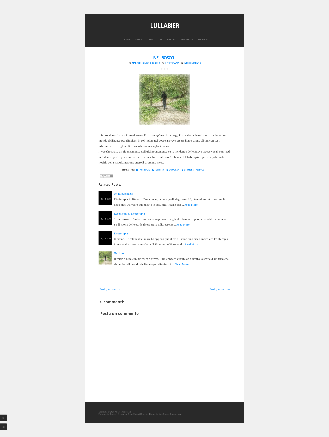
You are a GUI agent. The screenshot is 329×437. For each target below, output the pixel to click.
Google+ (173, 169)
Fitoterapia (121, 233)
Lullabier (164, 25)
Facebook (144, 169)
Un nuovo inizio (123, 194)
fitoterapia (172, 63)
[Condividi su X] (108, 176)
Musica (139, 39)
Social (201, 39)
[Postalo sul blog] (105, 176)
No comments (192, 63)
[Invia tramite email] (101, 176)
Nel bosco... (164, 57)
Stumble (188, 169)
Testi (150, 39)
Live (160, 39)
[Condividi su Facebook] (111, 176)
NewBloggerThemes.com (170, 414)
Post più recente (109, 289)
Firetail (171, 39)
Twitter (159, 169)
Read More (191, 205)
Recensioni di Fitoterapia (129, 213)
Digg (201, 169)
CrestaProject (133, 414)
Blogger (113, 414)
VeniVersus (186, 39)
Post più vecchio (219, 289)
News (127, 39)
